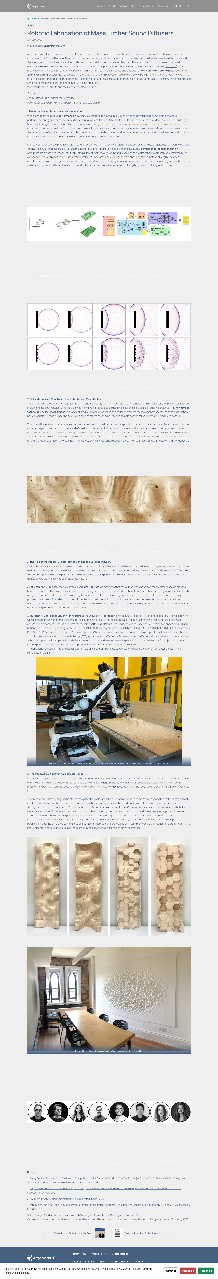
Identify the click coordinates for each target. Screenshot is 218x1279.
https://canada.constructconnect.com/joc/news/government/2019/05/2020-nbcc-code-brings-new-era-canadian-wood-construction (105, 1188)
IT (180, 6)
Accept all (206, 1270)
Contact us (163, 6)
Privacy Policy (79, 1253)
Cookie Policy (99, 1253)
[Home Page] (28, 18)
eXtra (132, 6)
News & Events (146, 6)
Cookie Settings (120, 1253)
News (34, 18)
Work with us (120, 1261)
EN (175, 6)
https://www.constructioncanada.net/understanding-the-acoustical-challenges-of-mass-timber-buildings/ (97, 1219)
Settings (171, 1270)
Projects (112, 6)
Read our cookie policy (16, 1272)
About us (101, 6)
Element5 (171, 66)
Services (123, 6)
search (188, 6)
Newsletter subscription (88, 1261)
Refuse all (188, 1270)
